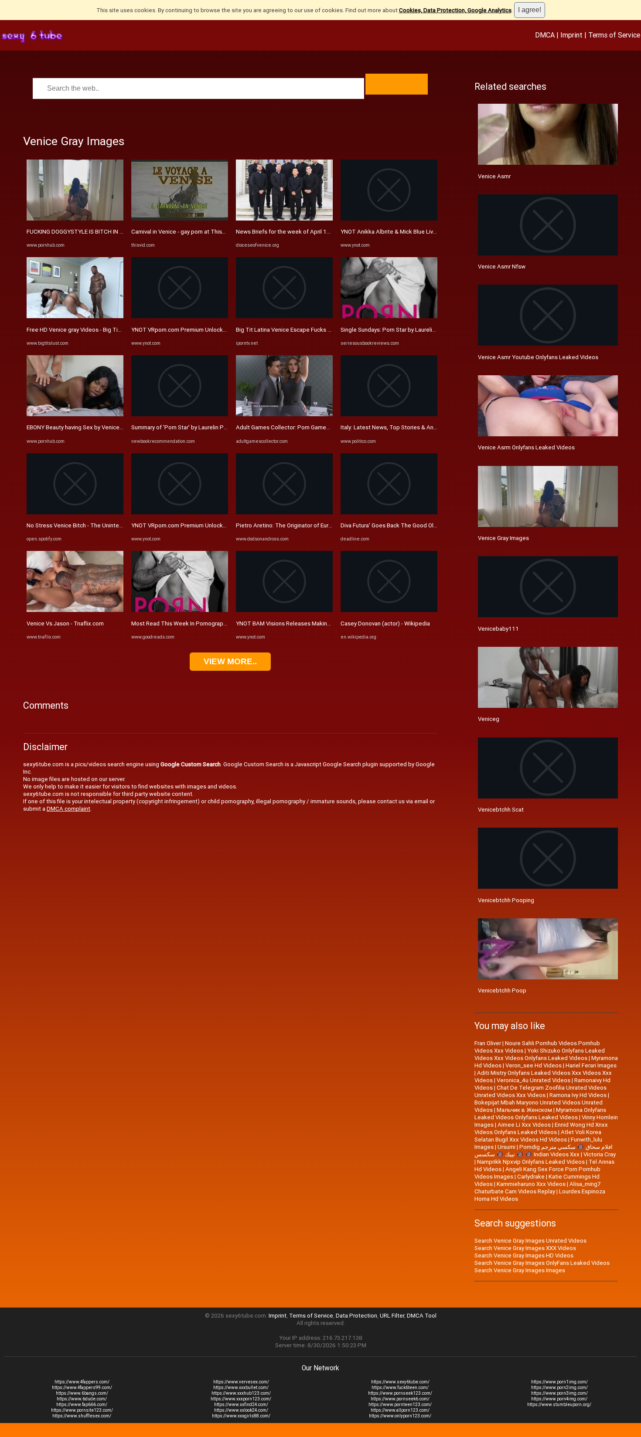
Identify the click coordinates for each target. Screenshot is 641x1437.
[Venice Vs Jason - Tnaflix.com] (75, 610)
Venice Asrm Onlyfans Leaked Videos (526, 447)
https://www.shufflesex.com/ (81, 1416)
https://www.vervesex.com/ (241, 1382)
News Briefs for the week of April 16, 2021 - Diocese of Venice (317, 231)
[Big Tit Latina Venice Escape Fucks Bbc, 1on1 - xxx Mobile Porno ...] (284, 316)
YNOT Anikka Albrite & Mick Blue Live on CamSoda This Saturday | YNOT (434, 231)
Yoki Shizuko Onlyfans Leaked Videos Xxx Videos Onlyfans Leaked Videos (539, 1054)
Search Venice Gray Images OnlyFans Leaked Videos (542, 1263)
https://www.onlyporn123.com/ (400, 1416)
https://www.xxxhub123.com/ (241, 1393)
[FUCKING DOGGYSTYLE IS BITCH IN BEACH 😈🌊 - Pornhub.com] (75, 218)
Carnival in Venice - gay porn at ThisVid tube (187, 231)
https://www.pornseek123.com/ (400, 1393)
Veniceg (488, 719)
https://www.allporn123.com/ (400, 1410)
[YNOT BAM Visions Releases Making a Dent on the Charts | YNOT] (284, 610)
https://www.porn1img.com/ (559, 1382)
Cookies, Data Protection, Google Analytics (455, 10)
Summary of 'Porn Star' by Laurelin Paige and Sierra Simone (207, 427)
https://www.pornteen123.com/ (400, 1404)
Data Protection (356, 1315)
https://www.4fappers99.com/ (82, 1387)
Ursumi (506, 1147)
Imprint (571, 35)
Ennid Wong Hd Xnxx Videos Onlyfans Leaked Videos (541, 1128)
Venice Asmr (494, 176)
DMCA (545, 35)
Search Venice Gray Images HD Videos (523, 1255)
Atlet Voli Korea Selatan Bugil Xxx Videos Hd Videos (537, 1135)
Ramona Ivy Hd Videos (578, 1095)
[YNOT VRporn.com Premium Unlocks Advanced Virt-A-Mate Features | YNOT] (179, 316)
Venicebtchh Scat (501, 809)
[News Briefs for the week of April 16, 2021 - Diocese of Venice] (284, 218)
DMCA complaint (68, 808)
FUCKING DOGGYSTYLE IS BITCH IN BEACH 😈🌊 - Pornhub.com (110, 231)
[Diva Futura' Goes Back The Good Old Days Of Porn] (389, 512)
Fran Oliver (487, 1043)
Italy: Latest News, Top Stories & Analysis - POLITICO (409, 427)
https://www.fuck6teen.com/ (400, 1387)
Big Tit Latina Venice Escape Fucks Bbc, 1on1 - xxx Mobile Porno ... (322, 329)
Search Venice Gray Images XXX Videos (525, 1248)
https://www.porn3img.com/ (559, 1393)
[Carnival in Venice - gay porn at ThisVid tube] (179, 218)
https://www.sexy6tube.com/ (400, 1382)
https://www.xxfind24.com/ (241, 1404)
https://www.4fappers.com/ (82, 1382)
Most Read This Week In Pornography (180, 623)
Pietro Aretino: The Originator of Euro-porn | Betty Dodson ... (313, 525)
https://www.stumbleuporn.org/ (559, 1404)
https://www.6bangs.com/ (82, 1393)
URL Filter (392, 1315)
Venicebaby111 (498, 628)
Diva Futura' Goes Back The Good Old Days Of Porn (406, 525)
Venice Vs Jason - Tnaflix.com (65, 623)
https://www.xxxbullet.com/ (241, 1387)
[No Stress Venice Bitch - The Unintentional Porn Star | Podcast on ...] (75, 512)
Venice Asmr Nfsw (501, 266)
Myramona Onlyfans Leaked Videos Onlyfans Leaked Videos (540, 1113)
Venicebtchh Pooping (506, 900)
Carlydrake (531, 1176)
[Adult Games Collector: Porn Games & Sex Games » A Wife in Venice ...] (284, 414)
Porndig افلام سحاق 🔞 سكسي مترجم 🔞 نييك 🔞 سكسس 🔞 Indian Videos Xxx (543, 1150)
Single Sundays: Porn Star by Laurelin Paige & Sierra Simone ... (420, 329)
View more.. (230, 661)
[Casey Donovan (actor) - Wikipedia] (389, 610)
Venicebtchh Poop (502, 990)
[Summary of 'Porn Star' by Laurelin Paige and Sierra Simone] (179, 414)
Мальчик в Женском (524, 1110)
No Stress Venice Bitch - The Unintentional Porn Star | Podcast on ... (114, 525)
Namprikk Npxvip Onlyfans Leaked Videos (531, 1161)
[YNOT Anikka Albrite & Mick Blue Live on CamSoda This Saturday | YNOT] (389, 218)
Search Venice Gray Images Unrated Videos (530, 1240)
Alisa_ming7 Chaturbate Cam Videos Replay (537, 1187)
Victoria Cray (599, 1154)
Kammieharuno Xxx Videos (531, 1184)
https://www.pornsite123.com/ (82, 1410)
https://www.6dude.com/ (82, 1399)
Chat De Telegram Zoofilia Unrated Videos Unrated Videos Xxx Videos (540, 1091)
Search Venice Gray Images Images (519, 1270)
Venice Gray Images (503, 538)
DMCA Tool (421, 1315)
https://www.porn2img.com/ (559, 1387)
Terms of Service (614, 35)
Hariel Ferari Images (591, 1065)
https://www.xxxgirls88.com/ (241, 1416)
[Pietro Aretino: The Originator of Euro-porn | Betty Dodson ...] (284, 512)
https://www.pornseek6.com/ (400, 1399)
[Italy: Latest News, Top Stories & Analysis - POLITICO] (389, 414)
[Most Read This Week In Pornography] (179, 610)
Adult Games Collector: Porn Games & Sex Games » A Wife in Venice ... (327, 427)
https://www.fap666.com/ (81, 1404)
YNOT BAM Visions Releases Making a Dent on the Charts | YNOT (320, 623)
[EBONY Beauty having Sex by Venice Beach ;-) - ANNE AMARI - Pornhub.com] (75, 414)
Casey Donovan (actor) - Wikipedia (385, 623)
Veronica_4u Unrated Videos (533, 1080)
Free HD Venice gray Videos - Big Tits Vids (81, 329)
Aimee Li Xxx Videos (524, 1124)
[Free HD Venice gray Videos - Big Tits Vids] (75, 316)
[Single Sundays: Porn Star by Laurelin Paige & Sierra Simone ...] (389, 316)
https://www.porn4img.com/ (559, 1399)
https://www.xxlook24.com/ (241, 1410)
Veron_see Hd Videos (533, 1065)
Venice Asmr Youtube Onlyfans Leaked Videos (538, 357)
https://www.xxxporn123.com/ (241, 1399)
